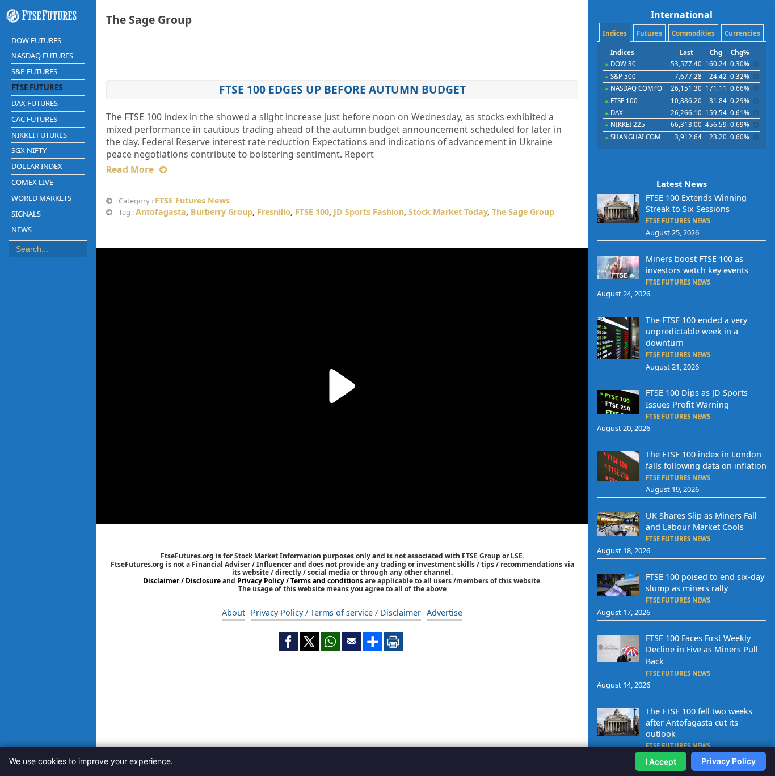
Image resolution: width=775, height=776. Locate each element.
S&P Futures (34, 71)
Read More (130, 169)
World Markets (41, 198)
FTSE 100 (312, 211)
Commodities (693, 33)
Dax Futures (34, 103)
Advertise (444, 612)
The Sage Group (523, 211)
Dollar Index (36, 166)
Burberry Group (221, 211)
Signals (26, 214)
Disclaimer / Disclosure (182, 581)
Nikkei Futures (39, 135)
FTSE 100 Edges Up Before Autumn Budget (342, 89)
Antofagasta (161, 211)
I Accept (660, 761)
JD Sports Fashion (369, 211)
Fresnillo (273, 211)
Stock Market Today (447, 211)
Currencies (742, 33)
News (21, 229)
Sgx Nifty (29, 150)
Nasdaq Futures (42, 55)
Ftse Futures (36, 87)
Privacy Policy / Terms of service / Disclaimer (336, 612)
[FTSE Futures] (48, 16)
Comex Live (32, 182)
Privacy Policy (728, 761)
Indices (615, 33)
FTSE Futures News (192, 200)
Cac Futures (34, 119)
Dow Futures (36, 40)
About (233, 612)
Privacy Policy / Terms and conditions (300, 581)
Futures (649, 33)
